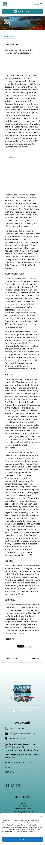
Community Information (22, 811)
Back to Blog (9, 36)
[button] (41, 816)
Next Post (36, 658)
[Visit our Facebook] (7, 785)
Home (22, 803)
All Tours (22, 806)
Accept (22, 839)
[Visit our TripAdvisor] (18, 785)
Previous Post (11, 658)
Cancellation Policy (22, 809)
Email (29, 646)
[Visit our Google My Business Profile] (12, 785)
